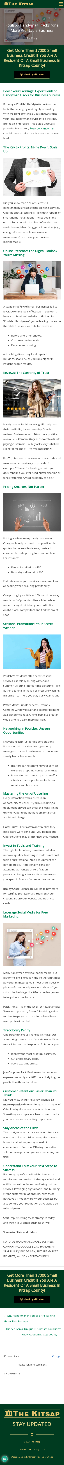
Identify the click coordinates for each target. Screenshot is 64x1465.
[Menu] (61, 4)
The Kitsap (32, 38)
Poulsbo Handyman (42, 128)
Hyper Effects (47, 1456)
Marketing (32, 1456)
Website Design (18, 1456)
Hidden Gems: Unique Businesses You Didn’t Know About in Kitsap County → (33, 1329)
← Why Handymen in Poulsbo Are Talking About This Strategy (29, 1316)
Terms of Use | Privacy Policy (32, 1449)
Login (57, 1356)
